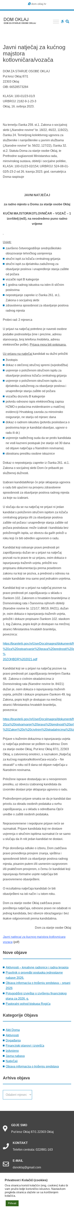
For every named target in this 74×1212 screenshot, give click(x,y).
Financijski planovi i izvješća (25, 1045)
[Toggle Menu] (56, 21)
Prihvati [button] (12, 1203)
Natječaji (12, 1061)
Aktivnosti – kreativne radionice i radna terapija (37, 967)
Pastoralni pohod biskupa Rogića (28, 1003)
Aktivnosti (12, 1035)
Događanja (13, 1040)
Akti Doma (13, 1030)
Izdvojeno (12, 1050)
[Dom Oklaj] (22, 20)
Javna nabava (15, 1056)
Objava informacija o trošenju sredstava (32, 1066)
